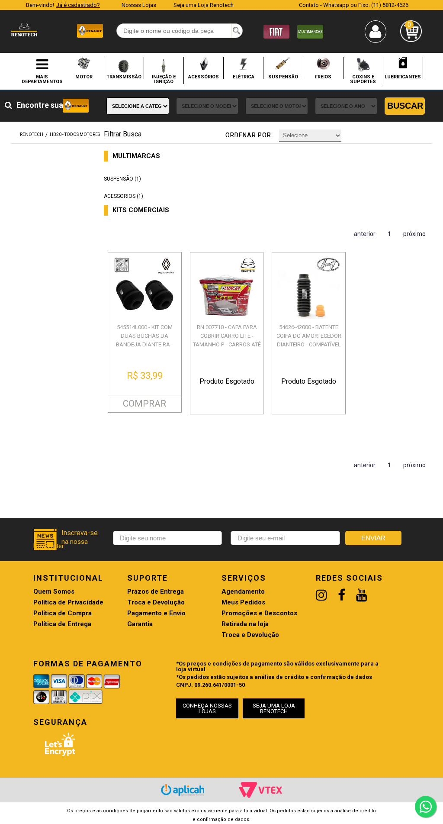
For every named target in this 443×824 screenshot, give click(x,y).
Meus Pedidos (243, 602)
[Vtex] (260, 790)
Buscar (405, 105)
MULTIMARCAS (136, 156)
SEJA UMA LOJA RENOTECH (274, 708)
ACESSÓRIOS (203, 76)
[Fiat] (276, 31)
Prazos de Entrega (155, 591)
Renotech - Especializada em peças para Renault (24, 30)
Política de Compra (62, 613)
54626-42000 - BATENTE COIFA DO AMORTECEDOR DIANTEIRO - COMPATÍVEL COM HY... (308, 340)
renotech (31, 134)
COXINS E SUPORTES (363, 79)
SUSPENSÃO (283, 76)
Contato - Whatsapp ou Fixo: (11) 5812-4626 (353, 5)
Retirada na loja (245, 624)
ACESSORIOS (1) (123, 196)
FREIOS (323, 76)
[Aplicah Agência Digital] (182, 790)
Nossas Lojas (139, 5)
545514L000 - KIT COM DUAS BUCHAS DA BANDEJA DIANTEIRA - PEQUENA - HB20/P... (144, 340)
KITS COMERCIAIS (140, 210)
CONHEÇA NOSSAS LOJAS (207, 708)
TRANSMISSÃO (123, 76)
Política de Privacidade (68, 602)
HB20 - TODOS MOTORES (75, 134)
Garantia (140, 624)
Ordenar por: (249, 135)
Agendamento (243, 591)
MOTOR (84, 76)
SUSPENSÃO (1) (122, 178)
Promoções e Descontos (259, 613)
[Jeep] (310, 31)
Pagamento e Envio (156, 613)
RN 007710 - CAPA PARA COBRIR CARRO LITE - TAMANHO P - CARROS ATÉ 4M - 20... (227, 340)
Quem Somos (53, 591)
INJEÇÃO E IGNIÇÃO (164, 79)
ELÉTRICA (243, 76)
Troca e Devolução (156, 602)
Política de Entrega (62, 624)
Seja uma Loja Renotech (203, 5)
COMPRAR (144, 403)
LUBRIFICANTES (403, 76)
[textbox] (179, 30)
